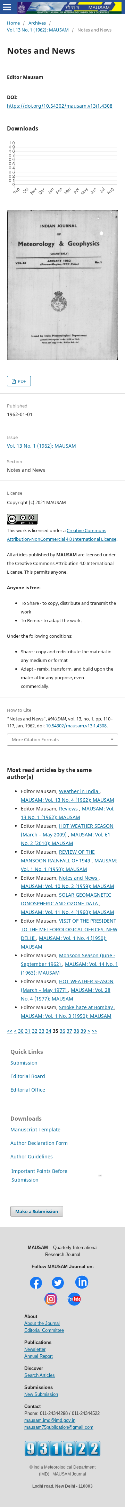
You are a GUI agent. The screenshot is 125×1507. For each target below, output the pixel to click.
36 (62, 1031)
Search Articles (39, 1375)
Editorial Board (27, 1076)
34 (48, 1031)
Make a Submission (36, 1211)
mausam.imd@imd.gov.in (49, 1420)
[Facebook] (36, 1288)
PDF (21, 381)
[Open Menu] (7, 7)
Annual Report (38, 1356)
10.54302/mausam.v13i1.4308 (76, 726)
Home (13, 23)
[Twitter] (58, 1288)
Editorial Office (27, 1089)
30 (21, 1031)
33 (41, 1031)
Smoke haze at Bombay (86, 1007)
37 (69, 1031)
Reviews (69, 808)
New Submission (41, 1394)
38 (76, 1031)
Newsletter (34, 1349)
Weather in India (79, 791)
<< (9, 1031)
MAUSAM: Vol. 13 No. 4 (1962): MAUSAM (67, 800)
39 (83, 1031)
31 (28, 1031)
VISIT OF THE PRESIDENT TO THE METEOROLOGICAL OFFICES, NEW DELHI (69, 929)
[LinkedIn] (81, 1288)
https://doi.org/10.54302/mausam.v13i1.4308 (59, 105)
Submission (24, 1062)
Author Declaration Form (39, 1143)
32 (35, 1031)
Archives (37, 23)
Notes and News (79, 877)
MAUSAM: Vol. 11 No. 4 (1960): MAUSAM (67, 912)
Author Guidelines (32, 1156)
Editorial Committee (44, 1330)
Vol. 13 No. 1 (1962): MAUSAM (38, 30)
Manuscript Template (35, 1129)
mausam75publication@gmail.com (58, 1427)
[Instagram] (50, 1305)
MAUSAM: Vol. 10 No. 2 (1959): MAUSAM (67, 886)
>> (94, 1031)
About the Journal (42, 1323)
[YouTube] (74, 1305)
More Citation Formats (35, 739)
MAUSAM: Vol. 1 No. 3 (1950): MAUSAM (66, 1016)
